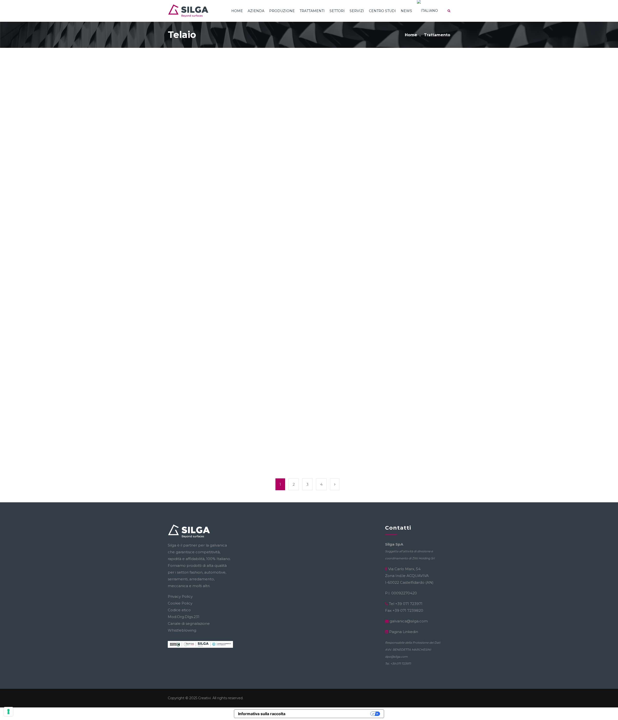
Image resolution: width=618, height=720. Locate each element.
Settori (337, 11)
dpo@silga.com (396, 656)
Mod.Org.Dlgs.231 (183, 616)
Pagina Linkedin (403, 631)
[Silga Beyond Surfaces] (188, 11)
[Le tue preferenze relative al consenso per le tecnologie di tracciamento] (8, 711)
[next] (334, 484)
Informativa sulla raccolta (261, 713)
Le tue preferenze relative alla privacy (330, 713)
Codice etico (179, 610)
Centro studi (382, 11)
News (406, 11)
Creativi (204, 698)
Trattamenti (312, 11)
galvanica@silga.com (409, 621)
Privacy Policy (180, 596)
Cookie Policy (180, 603)
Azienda (256, 11)
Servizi (357, 11)
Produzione (282, 11)
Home (237, 11)
